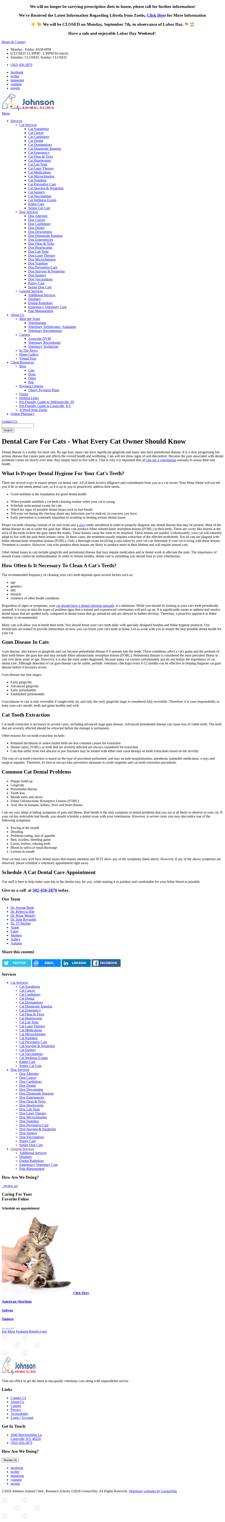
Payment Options (31, 386)
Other (32, 378)
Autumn (16, 943)
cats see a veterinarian (161, 460)
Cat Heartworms (39, 160)
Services (16, 121)
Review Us (10, 1460)
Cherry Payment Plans (43, 390)
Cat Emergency (39, 152)
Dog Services (28, 212)
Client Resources (22, 362)
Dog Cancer (36, 220)
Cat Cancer (36, 133)
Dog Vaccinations (40, 279)
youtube (16, 84)
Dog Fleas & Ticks (41, 243)
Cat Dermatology (40, 144)
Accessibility (19, 1414)
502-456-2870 (45, 890)
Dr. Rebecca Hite (22, 911)
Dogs (32, 374)
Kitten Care (36, 204)
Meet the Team (29, 319)
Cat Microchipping (41, 176)
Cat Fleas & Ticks (40, 156)
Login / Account (22, 1418)
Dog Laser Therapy (41, 255)
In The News (28, 350)
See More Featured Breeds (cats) (24, 1331)
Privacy (16, 1410)
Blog (22, 366)
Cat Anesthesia (38, 129)
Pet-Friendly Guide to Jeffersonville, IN (46, 402)
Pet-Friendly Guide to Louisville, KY (45, 406)
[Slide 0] (3, 1328)
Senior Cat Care (39, 208)
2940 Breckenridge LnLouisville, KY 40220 (26, 1437)
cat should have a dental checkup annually (85, 605)
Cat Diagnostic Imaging (44, 148)
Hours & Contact (13, 42)
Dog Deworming (40, 232)
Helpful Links (29, 398)
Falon (14, 931)
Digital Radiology (40, 303)
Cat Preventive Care (42, 184)
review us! (10, 1186)
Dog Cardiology (39, 224)
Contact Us (9, 421)
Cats (31, 370)
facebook (17, 72)
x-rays (81, 525)
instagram (17, 80)
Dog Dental (36, 228)
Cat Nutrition (37, 180)
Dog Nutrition (38, 263)
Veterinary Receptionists (45, 331)
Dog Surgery (37, 275)
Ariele (15, 927)
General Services (31, 291)
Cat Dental (35, 141)
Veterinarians (37, 323)
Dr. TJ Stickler (21, 923)
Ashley (15, 939)
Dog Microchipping (42, 259)
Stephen (16, 935)
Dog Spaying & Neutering (46, 271)
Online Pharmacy (23, 414)
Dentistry (34, 299)
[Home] (28, 109)
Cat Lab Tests (37, 164)
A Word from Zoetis (33, 410)
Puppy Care (36, 283)
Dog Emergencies (40, 239)
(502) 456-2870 (21, 65)
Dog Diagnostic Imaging (45, 236)
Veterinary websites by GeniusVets (153, 1491)
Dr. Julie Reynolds (23, 919)
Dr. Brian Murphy (23, 915)
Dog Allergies (37, 216)
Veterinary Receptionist (44, 342)
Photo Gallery (29, 354)
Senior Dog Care (40, 287)
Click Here (156, 15)
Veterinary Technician (43, 346)
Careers (24, 335)
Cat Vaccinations (39, 196)
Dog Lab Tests (38, 251)
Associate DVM (39, 338)
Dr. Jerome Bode (22, 907)
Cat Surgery (36, 192)
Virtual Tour (27, 358)
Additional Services (41, 295)
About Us (17, 315)
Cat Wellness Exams (42, 200)
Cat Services (28, 125)
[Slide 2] (12, 1328)
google (15, 88)
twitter (15, 76)
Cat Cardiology (38, 137)
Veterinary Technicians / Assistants (52, 327)
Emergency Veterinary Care (47, 307)
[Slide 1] (8, 1328)
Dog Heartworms (40, 247)
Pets (31, 382)
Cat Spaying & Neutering (46, 188)
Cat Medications (39, 172)
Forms (23, 394)
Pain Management (40, 311)
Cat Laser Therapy (41, 168)
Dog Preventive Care (42, 267)
